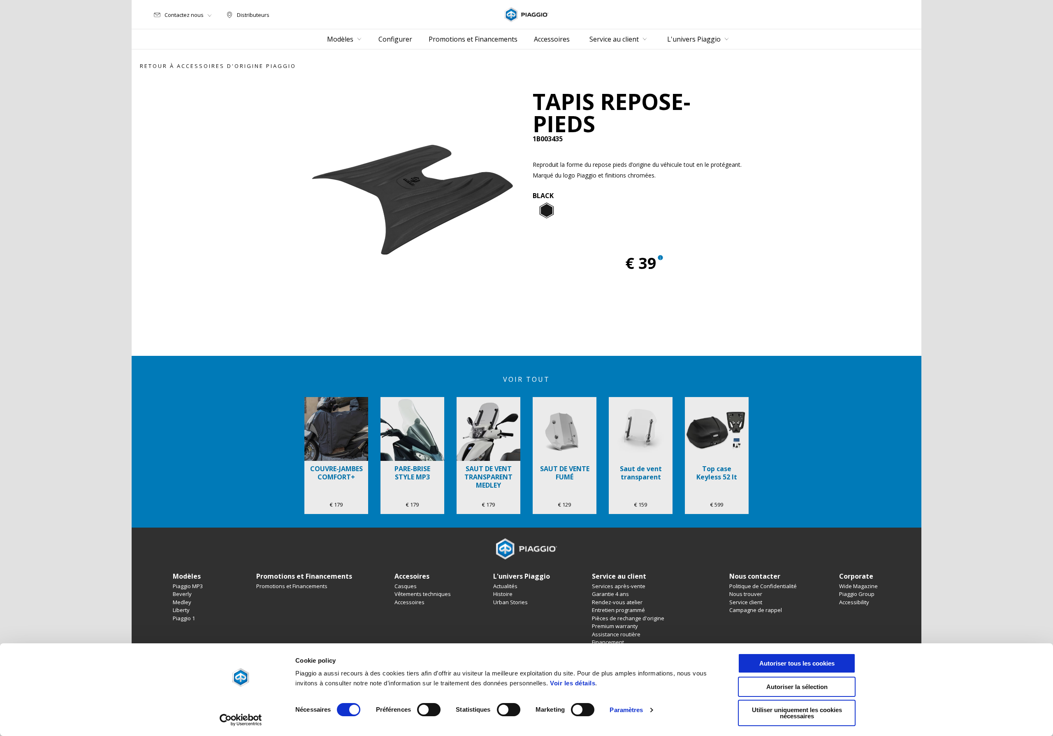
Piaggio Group (856, 594)
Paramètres (626, 709)
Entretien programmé (618, 610)
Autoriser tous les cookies (797, 663)
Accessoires (409, 602)
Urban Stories (510, 602)
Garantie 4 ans (610, 594)
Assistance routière (616, 634)
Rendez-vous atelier (617, 602)
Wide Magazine (858, 586)
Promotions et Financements (291, 586)
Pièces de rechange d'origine (628, 618)
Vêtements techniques (422, 594)
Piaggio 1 (184, 618)
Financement (608, 642)
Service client (745, 602)
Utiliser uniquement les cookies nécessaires (797, 713)
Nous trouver (745, 594)
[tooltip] (546, 211)
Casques (405, 586)
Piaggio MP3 (188, 586)
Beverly (182, 594)
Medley (182, 602)
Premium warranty (615, 626)
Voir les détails (572, 683)
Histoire (503, 594)
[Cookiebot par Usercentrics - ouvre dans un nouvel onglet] (241, 720)
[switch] (429, 709)
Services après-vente (618, 586)
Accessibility (854, 602)
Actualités (505, 586)
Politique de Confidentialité (763, 586)
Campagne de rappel (755, 610)
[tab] (547, 211)
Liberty (181, 610)
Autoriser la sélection (797, 686)
